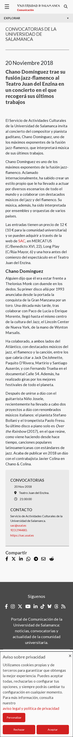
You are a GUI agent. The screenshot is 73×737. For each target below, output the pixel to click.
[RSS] (63, 606)
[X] (13, 559)
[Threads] (56, 606)
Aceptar (53, 729)
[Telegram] (36, 559)
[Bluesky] (49, 606)
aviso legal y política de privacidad (31, 708)
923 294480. (18, 530)
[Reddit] (51, 559)
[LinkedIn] (21, 559)
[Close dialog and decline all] (70, 654)
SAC (21, 241)
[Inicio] (38, 7)
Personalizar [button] (14, 717)
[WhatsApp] (28, 559)
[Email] (43, 559)
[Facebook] (6, 559)
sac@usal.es (18, 525)
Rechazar (19, 729)
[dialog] (36, 694)
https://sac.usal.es (22, 535)
